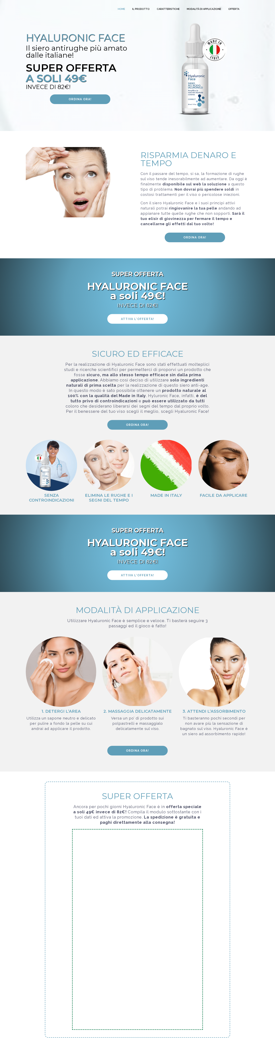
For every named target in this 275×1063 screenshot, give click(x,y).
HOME (121, 9)
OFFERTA (233, 9)
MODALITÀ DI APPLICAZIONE (204, 9)
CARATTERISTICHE (168, 9)
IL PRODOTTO (141, 9)
